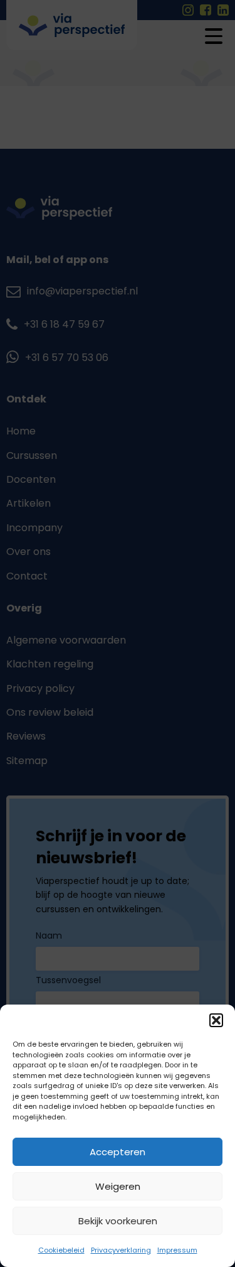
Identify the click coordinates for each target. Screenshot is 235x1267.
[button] (216, 1020)
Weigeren (117, 1186)
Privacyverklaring (121, 1250)
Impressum (177, 1250)
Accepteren (117, 1151)
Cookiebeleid (61, 1250)
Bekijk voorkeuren (117, 1220)
